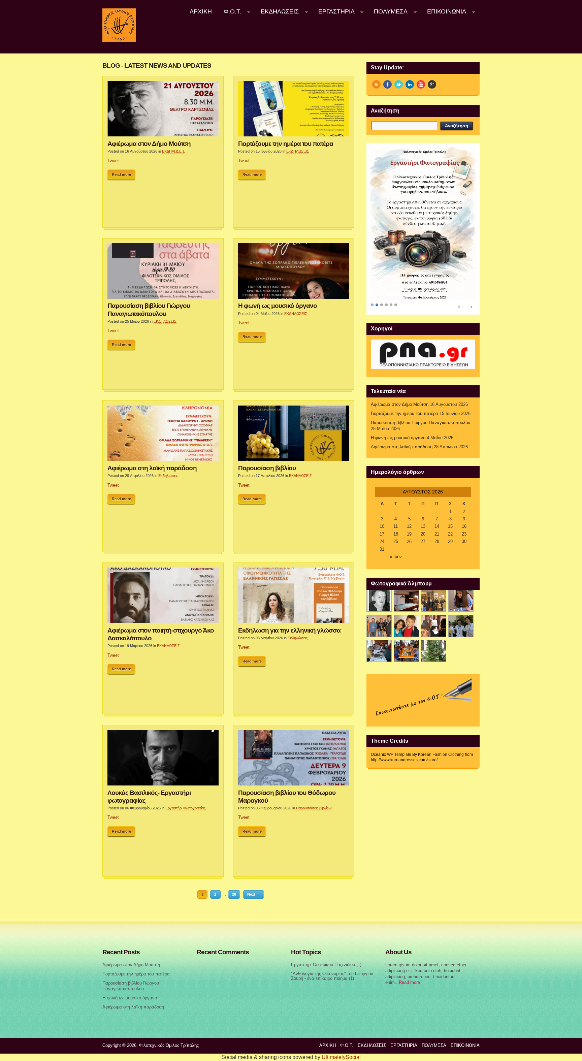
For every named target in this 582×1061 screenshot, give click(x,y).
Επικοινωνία (443, 11)
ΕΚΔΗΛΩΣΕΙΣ (277, 11)
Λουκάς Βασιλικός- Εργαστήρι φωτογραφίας (149, 796)
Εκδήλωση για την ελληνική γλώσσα (289, 630)
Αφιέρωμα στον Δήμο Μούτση (149, 143)
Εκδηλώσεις (168, 476)
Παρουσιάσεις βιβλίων (314, 808)
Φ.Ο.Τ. (229, 11)
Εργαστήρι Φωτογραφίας (185, 808)
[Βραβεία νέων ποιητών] (433, 626)
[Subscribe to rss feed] (376, 84)
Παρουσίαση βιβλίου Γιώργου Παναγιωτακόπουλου (148, 309)
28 (234, 894)
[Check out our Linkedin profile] (409, 84)
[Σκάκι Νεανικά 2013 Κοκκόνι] (461, 626)
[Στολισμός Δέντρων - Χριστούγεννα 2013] (433, 651)
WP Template (399, 754)
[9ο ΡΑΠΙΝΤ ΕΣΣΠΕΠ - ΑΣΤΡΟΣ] (406, 651)
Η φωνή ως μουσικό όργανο (277, 305)
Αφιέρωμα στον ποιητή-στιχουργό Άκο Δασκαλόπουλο (160, 634)
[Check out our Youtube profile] (420, 84)
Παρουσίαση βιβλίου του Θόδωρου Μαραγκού (286, 796)
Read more (121, 174)
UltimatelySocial (341, 1057)
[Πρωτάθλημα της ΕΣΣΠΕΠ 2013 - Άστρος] (379, 651)
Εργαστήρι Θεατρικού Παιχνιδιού (323, 964)
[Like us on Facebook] (387, 84)
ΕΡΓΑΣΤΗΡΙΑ (333, 11)
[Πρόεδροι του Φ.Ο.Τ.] (379, 601)
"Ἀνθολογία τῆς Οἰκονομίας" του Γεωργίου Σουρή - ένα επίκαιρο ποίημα (332, 976)
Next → (253, 894)
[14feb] (433, 601)
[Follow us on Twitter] (398, 84)
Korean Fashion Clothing (441, 754)
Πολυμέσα (388, 11)
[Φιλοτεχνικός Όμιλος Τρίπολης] (119, 40)
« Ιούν (396, 556)
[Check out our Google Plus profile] (432, 84)
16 (464, 526)
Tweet (113, 160)
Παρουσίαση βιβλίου (267, 468)
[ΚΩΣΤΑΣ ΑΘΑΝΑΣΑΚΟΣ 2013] (379, 626)
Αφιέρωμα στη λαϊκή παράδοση (152, 468)
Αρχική (201, 11)
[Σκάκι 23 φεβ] (461, 601)
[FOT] (406, 601)
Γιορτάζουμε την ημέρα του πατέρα (285, 143)
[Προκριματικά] (406, 626)
